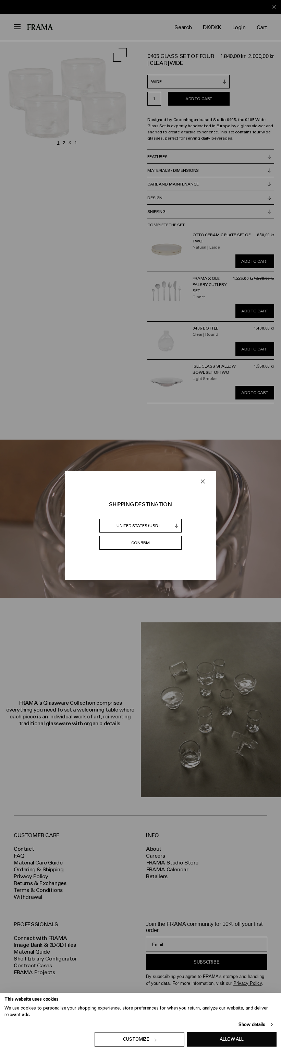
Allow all (232, 1039)
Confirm (140, 542)
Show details (252, 1024)
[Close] (202, 481)
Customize (136, 1039)
